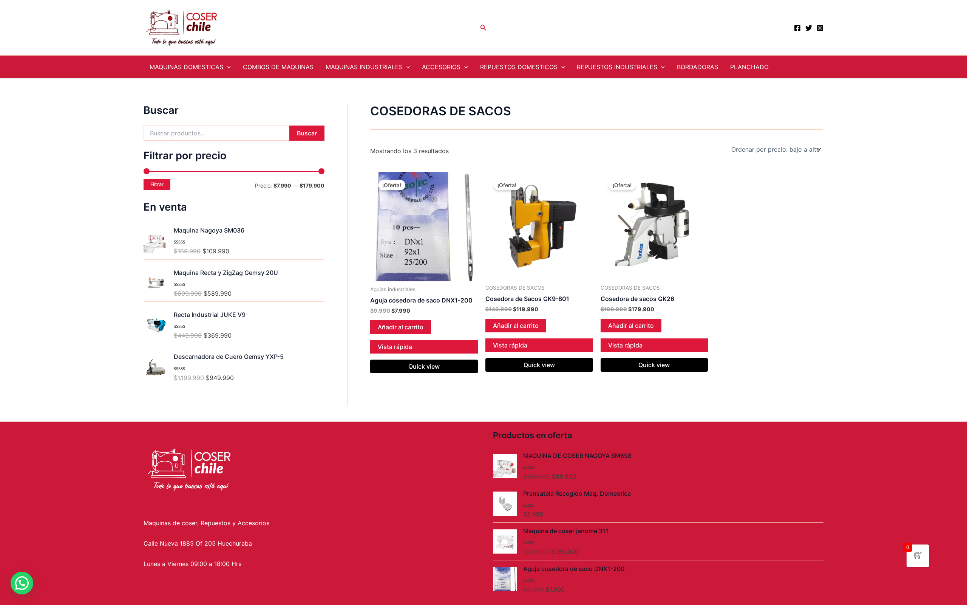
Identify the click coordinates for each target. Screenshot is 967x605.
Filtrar (157, 184)
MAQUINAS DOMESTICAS (186, 67)
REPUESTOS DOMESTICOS (519, 67)
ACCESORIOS (441, 67)
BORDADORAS (697, 67)
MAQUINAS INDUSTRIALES (364, 67)
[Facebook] (797, 28)
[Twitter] (808, 28)
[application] (227, 67)
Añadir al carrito (400, 327)
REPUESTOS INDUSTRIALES (617, 67)
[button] (22, 583)
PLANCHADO (749, 67)
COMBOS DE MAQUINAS (278, 67)
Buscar (307, 133)
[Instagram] (820, 28)
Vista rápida (395, 347)
